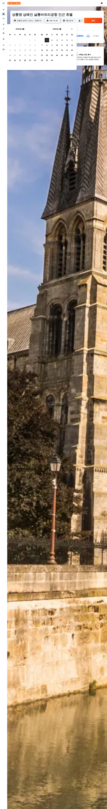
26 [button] (15, 60)
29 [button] (30, 60)
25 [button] (10, 60)
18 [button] (10, 55)
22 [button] (30, 55)
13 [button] (20, 50)
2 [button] (35, 40)
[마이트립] (3, 39)
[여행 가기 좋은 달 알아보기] (3, 33)
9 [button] (35, 45)
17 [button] (57, 50)
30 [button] (35, 60)
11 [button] (10, 50)
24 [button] (57, 55)
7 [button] (41, 45)
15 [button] (30, 50)
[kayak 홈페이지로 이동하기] (14, 3)
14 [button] (25, 50)
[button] (3, 3)
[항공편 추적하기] (3, 29)
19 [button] (15, 55)
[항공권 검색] (3, 10)
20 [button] (20, 55)
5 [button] (67, 40)
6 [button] (72, 40)
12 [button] (15, 50)
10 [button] (57, 45)
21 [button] (25, 55)
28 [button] (25, 60)
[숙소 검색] (3, 14)
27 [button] (20, 60)
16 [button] (35, 50)
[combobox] (30, 20)
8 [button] (30, 45)
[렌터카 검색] (3, 18)
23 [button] (35, 55)
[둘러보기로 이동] (3, 24)
